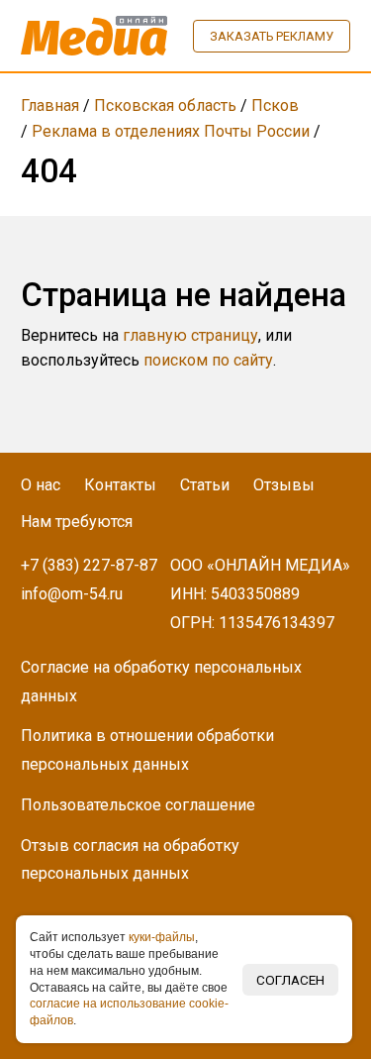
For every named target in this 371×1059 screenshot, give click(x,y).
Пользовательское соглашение (138, 804)
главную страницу (190, 335)
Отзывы (284, 485)
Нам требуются (77, 521)
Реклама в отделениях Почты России (171, 131)
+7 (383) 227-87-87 (89, 565)
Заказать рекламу (271, 36)
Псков (275, 105)
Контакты (120, 485)
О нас (40, 485)
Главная (50, 105)
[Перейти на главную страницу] (94, 35)
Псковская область (165, 105)
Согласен (290, 980)
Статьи (205, 485)
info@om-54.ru (72, 593)
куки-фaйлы (162, 937)
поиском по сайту (208, 360)
